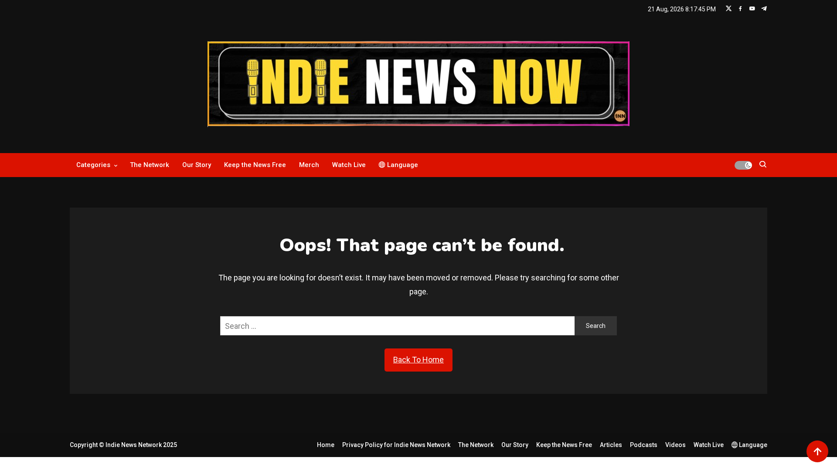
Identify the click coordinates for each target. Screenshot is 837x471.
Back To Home (418, 359)
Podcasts (643, 444)
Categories (93, 165)
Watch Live (349, 165)
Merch (309, 165)
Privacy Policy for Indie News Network (396, 444)
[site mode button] (743, 165)
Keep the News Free (255, 165)
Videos (675, 444)
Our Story (196, 165)
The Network (149, 165)
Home (325, 444)
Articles (611, 444)
